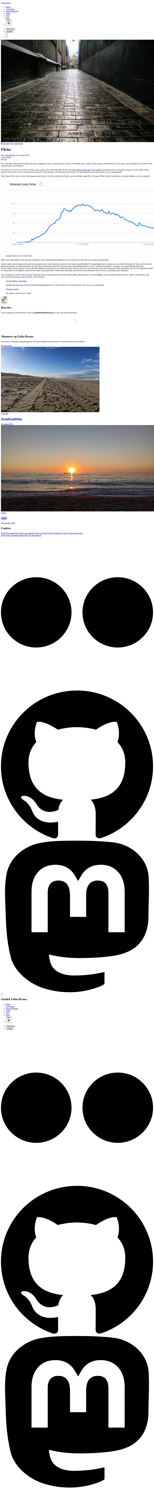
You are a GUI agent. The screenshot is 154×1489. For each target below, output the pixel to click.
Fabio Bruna (5, 3)
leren (79, 170)
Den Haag (19, 533)
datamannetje (78, 533)
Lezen (25, 533)
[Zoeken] (7, 34)
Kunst (37, 533)
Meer (8, 20)
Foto (7, 16)
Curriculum (10, 9)
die (89, 170)
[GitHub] (77, 687)
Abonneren (10, 29)
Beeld (20, 144)
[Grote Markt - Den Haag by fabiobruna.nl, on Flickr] (16, 281)
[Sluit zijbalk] (2, 994)
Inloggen (10, 31)
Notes (8, 13)
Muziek (31, 533)
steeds (98, 170)
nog (94, 170)
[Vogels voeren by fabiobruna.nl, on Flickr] (12, 289)
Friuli (70, 533)
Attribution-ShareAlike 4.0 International (26, 535)
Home (8, 7)
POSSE (100, 275)
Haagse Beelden (12, 11)
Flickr (41, 164)
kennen (84, 170)
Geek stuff (14, 144)
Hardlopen (58, 533)
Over (8, 18)
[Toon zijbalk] (7, 36)
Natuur (50, 533)
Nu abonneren (6, 346)
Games (65, 533)
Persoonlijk (5, 144)
